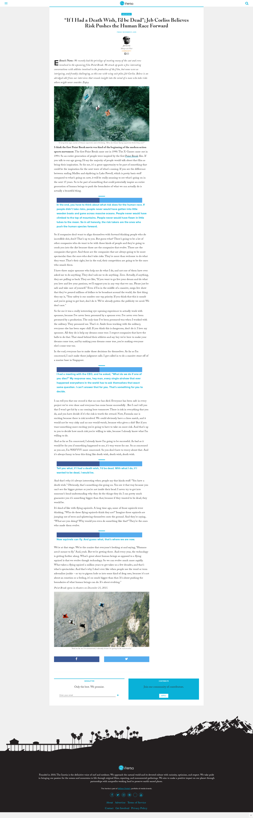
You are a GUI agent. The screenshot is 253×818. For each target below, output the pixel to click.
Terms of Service (137, 802)
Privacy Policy (139, 808)
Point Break (131, 156)
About (109, 802)
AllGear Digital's (124, 788)
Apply (163, 696)
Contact (109, 808)
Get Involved (122, 808)
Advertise (120, 802)
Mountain (126, 14)
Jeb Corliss (126, 46)
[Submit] (117, 695)
